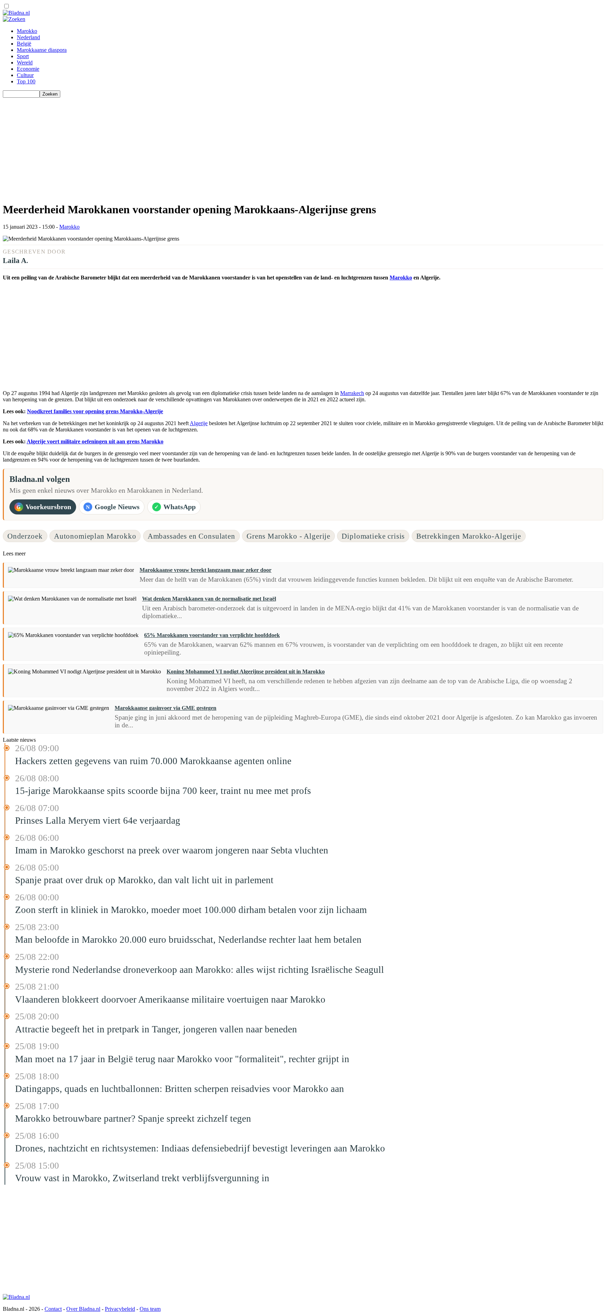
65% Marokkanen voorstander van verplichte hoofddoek (212, 635)
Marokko (27, 31)
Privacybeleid (120, 1309)
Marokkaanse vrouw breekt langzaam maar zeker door (205, 570)
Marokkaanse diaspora (42, 50)
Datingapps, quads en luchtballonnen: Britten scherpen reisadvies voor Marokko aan (179, 1089)
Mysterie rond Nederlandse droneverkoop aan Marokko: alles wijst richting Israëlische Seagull (199, 969)
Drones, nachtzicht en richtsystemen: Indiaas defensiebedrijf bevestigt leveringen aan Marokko (200, 1148)
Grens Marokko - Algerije (288, 536)
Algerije (199, 423)
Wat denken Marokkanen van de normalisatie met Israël (209, 599)
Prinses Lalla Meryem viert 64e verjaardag (97, 820)
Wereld (25, 62)
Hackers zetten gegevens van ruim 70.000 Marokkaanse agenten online (153, 761)
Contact (53, 1309)
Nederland (28, 37)
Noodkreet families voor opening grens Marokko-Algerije (95, 411)
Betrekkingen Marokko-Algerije (468, 536)
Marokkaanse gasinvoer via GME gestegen (165, 708)
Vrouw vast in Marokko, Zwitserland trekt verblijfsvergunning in (142, 1178)
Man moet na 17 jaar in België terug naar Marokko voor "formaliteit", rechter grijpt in (182, 1059)
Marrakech (352, 393)
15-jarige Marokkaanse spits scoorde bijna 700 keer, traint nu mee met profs (163, 790)
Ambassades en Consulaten (191, 536)
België (24, 44)
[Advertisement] (213, 147)
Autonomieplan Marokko (95, 536)
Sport (23, 56)
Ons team (150, 1309)
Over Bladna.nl (83, 1309)
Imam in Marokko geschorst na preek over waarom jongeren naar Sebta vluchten (171, 850)
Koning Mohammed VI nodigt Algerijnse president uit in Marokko (246, 671)
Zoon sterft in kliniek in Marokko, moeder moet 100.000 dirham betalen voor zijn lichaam (191, 910)
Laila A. (15, 260)
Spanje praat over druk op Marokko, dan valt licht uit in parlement (144, 880)
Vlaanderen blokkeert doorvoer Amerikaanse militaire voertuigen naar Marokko (170, 999)
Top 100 (26, 81)
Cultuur (25, 75)
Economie (28, 69)
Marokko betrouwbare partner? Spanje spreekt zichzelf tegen (133, 1118)
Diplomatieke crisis (373, 536)
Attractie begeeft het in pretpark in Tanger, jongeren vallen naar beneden (156, 1029)
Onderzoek (25, 536)
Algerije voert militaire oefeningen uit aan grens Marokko (95, 441)
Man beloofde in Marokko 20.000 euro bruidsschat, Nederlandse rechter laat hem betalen (188, 939)
